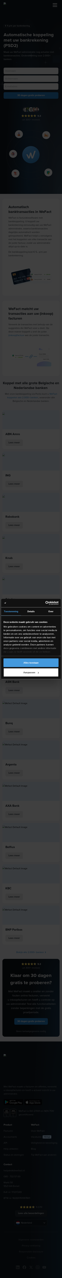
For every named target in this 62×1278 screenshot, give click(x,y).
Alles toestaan (31, 662)
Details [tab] (31, 611)
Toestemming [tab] (11, 611)
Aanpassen (29, 672)
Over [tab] (50, 611)
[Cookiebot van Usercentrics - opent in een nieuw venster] (45, 603)
